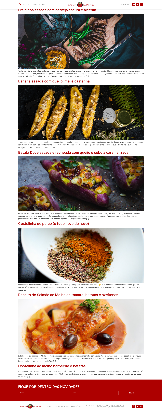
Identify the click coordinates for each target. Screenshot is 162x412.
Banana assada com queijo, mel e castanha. (54, 81)
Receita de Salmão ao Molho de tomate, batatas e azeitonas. (68, 295)
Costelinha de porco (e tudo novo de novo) (53, 223)
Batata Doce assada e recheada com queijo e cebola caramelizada (73, 152)
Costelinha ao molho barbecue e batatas (52, 366)
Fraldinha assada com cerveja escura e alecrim (57, 10)
